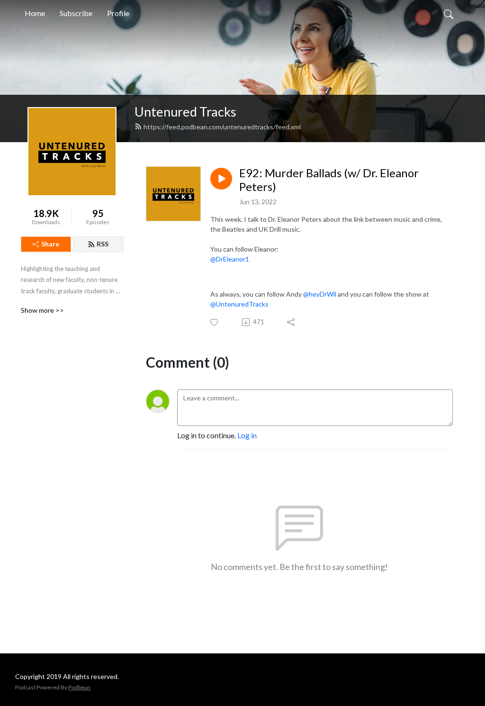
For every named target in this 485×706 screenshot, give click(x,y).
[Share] (291, 322)
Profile (118, 13)
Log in (247, 435)
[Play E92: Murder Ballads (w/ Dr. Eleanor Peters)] (221, 179)
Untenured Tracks (185, 111)
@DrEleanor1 (229, 259)
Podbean (79, 687)
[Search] (448, 13)
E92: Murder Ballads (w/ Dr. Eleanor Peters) (329, 179)
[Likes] (214, 322)
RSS (102, 244)
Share (50, 244)
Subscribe (76, 13)
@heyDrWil (319, 294)
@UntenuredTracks (239, 304)
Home (35, 13)
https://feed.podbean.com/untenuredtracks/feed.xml (222, 127)
